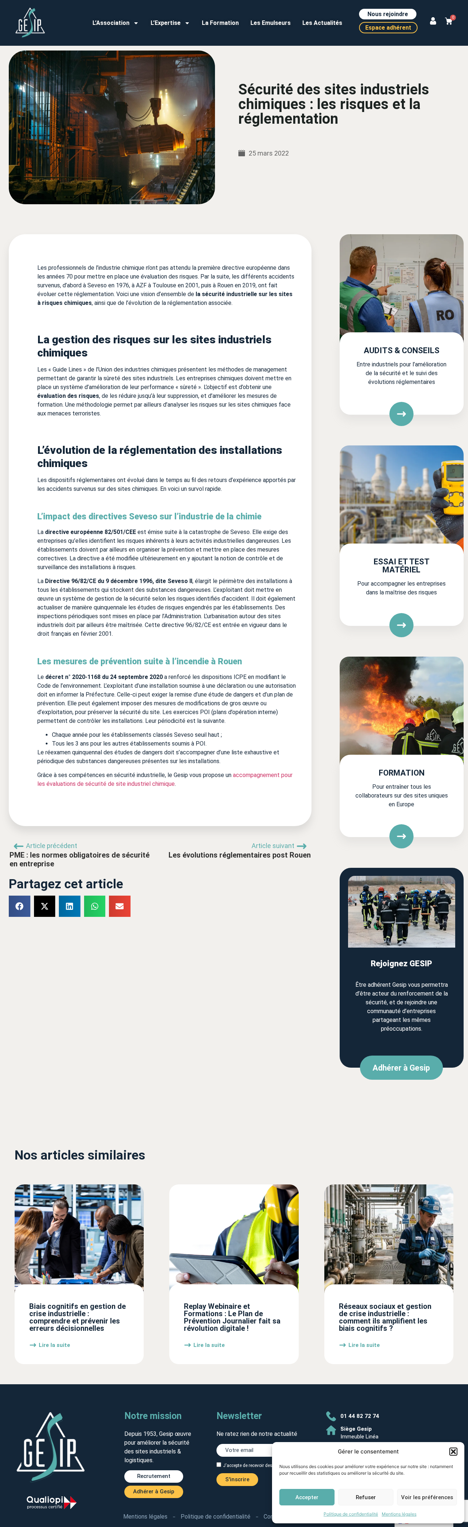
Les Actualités (322, 22)
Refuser (366, 1497)
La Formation (220, 22)
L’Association (111, 22)
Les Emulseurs (270, 22)
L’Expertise (166, 22)
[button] (453, 1451)
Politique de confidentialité (351, 1514)
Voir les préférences (427, 1497)
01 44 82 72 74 (359, 1416)
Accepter (306, 1497)
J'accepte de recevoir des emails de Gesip (264, 1465)
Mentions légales (399, 1514)
